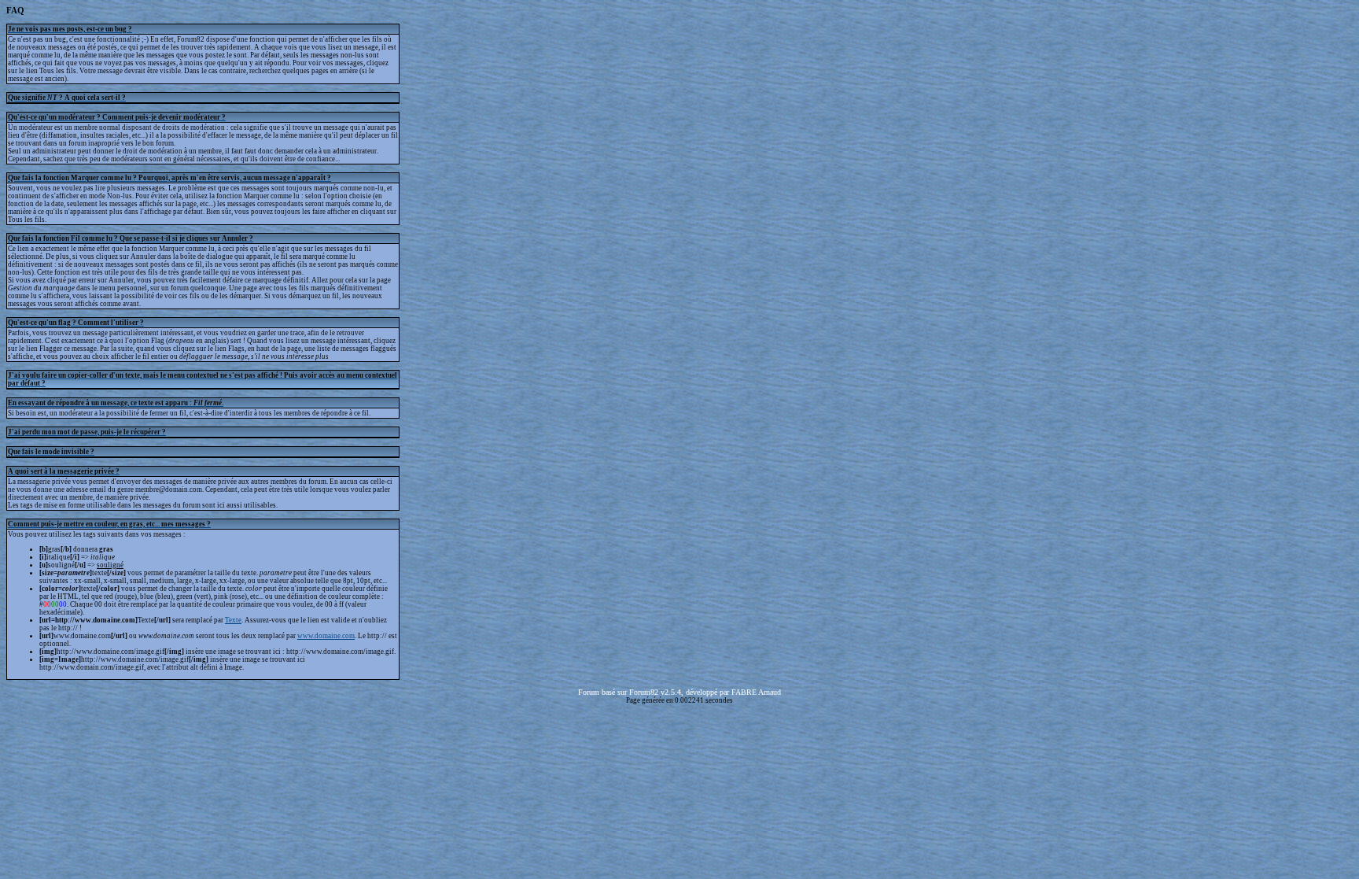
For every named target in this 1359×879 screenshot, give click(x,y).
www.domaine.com (326, 636)
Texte (233, 620)
